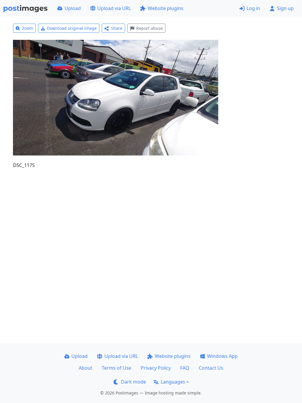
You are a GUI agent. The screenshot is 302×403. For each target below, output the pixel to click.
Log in (253, 8)
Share (116, 28)
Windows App (222, 356)
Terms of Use (116, 368)
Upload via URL (114, 8)
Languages (173, 382)
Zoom (27, 28)
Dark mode (133, 382)
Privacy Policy (156, 368)
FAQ (184, 368)
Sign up (285, 8)
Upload (73, 8)
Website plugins (165, 8)
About (85, 368)
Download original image (72, 28)
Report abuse (149, 28)
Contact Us (211, 368)
